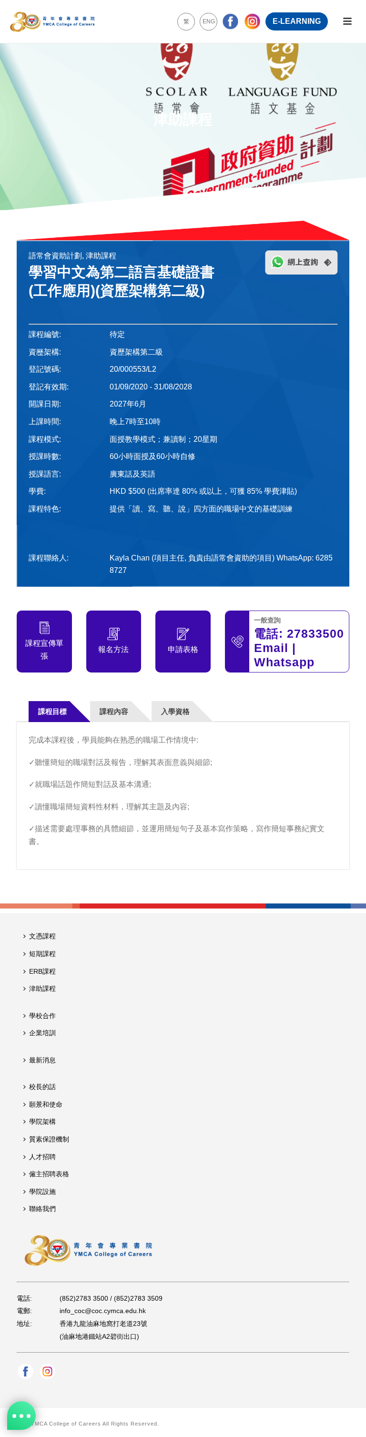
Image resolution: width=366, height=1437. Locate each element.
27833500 (315, 633)
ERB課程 (42, 971)
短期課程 (42, 954)
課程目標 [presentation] (52, 711)
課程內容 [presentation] (114, 711)
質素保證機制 (49, 1139)
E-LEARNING (297, 21)
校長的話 (42, 1086)
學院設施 (42, 1191)
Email (271, 647)
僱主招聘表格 (49, 1174)
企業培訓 (42, 1033)
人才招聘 (42, 1157)
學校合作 (42, 1015)
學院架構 (42, 1121)
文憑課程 (42, 936)
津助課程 (42, 988)
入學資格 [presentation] (175, 711)
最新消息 (42, 1060)
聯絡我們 (42, 1209)
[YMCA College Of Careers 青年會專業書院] (52, 21)
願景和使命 (45, 1104)
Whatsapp (284, 662)
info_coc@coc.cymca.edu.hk (103, 1311)
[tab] (60, 711)
